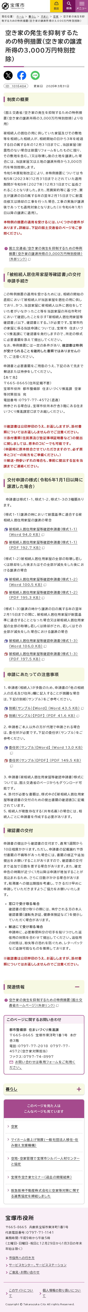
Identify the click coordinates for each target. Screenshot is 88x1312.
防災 (56, 8)
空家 (56, 16)
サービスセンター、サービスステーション (38, 1265)
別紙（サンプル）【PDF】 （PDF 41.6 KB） (42, 715)
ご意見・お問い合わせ (24, 1272)
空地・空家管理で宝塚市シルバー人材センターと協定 (45, 1161)
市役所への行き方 (22, 1257)
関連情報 (16, 987)
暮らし (32, 16)
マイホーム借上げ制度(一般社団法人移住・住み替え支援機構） (44, 1142)
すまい (45, 16)
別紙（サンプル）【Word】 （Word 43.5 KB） (44, 708)
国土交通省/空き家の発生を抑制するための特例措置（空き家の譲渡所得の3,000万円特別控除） (46, 254)
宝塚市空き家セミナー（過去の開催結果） (41, 1177)
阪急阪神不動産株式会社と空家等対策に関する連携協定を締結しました (45, 1193)
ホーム (20, 16)
